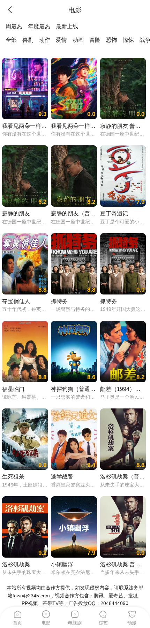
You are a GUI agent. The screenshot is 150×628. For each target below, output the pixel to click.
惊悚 (128, 40)
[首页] (17, 613)
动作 (44, 40)
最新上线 (67, 26)
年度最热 (39, 26)
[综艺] (103, 613)
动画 (78, 40)
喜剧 (27, 40)
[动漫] (132, 613)
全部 (11, 40)
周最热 (14, 26)
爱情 (61, 40)
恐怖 (111, 40)
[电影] (46, 613)
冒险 (94, 40)
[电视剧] (75, 613)
